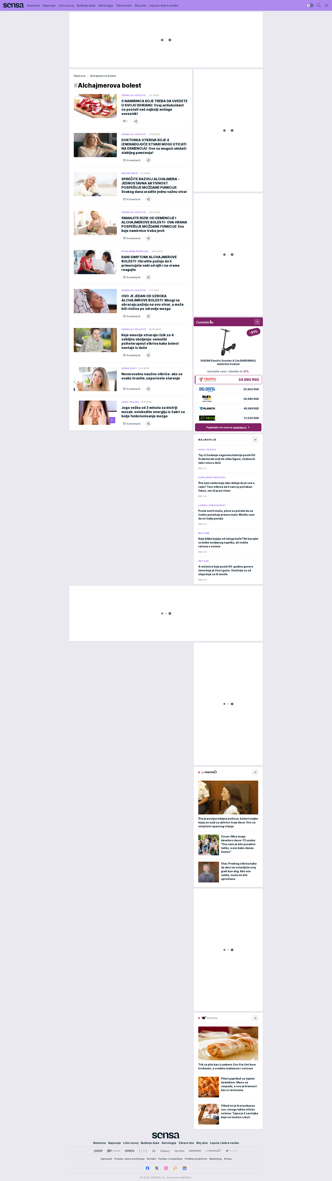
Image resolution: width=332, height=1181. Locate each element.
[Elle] (143, 1151)
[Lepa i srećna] (179, 1151)
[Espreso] (129, 1151)
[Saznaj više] (255, 772)
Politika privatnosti (196, 1158)
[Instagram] (166, 1168)
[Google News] (184, 1168)
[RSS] (175, 1168)
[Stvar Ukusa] (231, 1151)
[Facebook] (147, 1168)
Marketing (215, 1158)
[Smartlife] (195, 1151)
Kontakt (151, 1158)
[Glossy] (165, 1151)
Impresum (106, 1158)
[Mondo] (113, 1151)
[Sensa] (13, 5)
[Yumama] (213, 1151)
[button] (125, 121)
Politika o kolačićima (170, 1158)
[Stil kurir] (154, 1151)
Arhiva (228, 1158)
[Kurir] (98, 1151)
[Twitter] (157, 1168)
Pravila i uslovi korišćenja (129, 1158)
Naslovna (79, 75)
